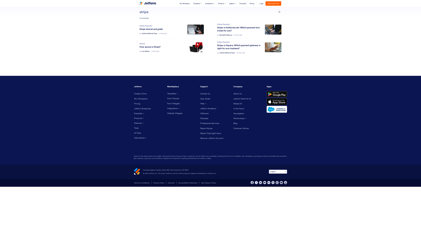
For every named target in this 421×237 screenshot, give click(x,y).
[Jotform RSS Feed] (273, 182)
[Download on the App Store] (277, 101)
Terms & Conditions (142, 183)
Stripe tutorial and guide (151, 29)
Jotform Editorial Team (149, 33)
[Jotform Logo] (148, 3)
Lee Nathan (146, 51)
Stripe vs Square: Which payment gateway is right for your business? (238, 47)
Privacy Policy (158, 183)
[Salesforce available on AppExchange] (277, 109)
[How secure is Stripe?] (195, 47)
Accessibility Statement (187, 183)
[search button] (279, 12)
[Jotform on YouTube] (281, 182)
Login (261, 3)
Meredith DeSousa (225, 35)
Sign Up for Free (273, 3)
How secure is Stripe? (150, 46)
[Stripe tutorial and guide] (195, 29)
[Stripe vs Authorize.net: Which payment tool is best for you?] (273, 29)
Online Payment (145, 26)
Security (171, 183)
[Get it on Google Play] (277, 94)
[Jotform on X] (256, 182)
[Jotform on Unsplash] (285, 182)
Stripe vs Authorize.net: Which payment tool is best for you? (238, 29)
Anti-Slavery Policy (208, 183)
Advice (142, 43)
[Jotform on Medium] (264, 182)
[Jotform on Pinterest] (277, 182)
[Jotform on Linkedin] (260, 182)
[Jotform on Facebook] (252, 182)
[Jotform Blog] (268, 182)
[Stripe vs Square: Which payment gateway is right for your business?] (273, 47)
